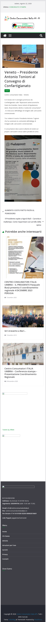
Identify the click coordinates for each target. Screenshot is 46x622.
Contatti (5, 559)
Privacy (5, 554)
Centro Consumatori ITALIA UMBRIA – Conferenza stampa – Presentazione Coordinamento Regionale (20, 372)
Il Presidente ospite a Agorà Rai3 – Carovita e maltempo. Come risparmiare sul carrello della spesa (22, 221)
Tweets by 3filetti (8, 430)
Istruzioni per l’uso (9, 545)
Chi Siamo (6, 536)
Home (4, 532)
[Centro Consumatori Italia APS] (4, 35)
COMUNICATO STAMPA (17, 7)
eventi (7, 90)
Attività (5, 541)
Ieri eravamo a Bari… (15, 330)
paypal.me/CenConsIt (19, 518)
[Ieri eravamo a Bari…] (23, 316)
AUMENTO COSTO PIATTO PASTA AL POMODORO (19, 212)
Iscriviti (5, 550)
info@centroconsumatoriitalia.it (18, 508)
